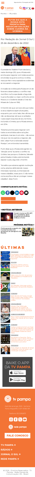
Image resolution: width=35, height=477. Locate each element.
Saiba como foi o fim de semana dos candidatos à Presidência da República (21, 276)
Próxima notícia (23, 225)
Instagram (24, 8)
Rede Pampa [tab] (9, 459)
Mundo (13, 14)
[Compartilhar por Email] (26, 193)
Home (4, 14)
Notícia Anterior (12, 210)
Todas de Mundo (14, 202)
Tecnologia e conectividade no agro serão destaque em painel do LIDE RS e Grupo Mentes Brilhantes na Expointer (22, 257)
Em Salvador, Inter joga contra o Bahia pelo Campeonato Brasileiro (22, 286)
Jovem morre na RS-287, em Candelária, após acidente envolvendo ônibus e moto (23, 215)
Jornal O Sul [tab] (9, 454)
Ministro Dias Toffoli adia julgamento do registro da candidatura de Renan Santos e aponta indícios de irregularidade (21, 308)
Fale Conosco (17, 435)
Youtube (32, 8)
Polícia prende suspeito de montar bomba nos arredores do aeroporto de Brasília (11, 230)
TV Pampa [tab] (7, 445)
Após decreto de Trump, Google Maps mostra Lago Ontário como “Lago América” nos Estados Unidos (22, 298)
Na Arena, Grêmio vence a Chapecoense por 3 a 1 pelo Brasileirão (20, 266)
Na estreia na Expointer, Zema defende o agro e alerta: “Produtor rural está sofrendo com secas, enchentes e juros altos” (22, 340)
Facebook (27, 8)
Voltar (9, 199)
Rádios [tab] (5, 450)
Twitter (29, 8)
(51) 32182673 (21, 413)
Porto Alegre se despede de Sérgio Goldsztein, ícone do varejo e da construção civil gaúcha (22, 349)
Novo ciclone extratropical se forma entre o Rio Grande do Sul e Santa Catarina (22, 318)
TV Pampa (7, 10)
